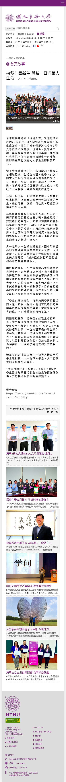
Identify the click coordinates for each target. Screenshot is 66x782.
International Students (26, 38)
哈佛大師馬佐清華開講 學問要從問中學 (29, 586)
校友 (18, 42)
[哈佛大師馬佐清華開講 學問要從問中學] (31, 582)
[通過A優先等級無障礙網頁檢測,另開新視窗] (33, 720)
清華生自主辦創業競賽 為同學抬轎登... (28, 672)
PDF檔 (54, 412)
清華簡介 (38, 744)
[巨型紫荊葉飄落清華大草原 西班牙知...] (31, 625)
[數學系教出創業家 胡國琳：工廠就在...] (31, 539)
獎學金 (37, 736)
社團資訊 (38, 740)
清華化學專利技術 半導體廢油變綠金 (27, 499)
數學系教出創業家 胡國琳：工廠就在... (28, 543)
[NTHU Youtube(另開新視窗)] (38, 46)
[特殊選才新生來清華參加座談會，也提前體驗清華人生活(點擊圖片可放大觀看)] (10, 129)
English (30, 34)
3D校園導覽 (11, 746)
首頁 (11, 58)
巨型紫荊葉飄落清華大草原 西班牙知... (28, 629)
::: (3, 28)
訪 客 (48, 42)
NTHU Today (24, 46)
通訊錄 (21, 34)
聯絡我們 (10, 738)
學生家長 (27, 42)
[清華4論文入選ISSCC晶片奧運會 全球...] (31, 450)
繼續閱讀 (55, 506)
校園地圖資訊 (12, 742)
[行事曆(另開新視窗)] (42, 46)
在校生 (9, 38)
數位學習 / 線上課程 (42, 732)
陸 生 (50, 38)
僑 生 (42, 38)
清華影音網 (39, 748)
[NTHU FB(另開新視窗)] (34, 46)
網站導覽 (10, 34)
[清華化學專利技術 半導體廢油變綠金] (31, 496)
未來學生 (39, 42)
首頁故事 (10, 46)
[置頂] (58, 774)
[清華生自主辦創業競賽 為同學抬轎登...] (31, 669)
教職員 (9, 42)
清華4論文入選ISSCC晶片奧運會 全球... (29, 453)
